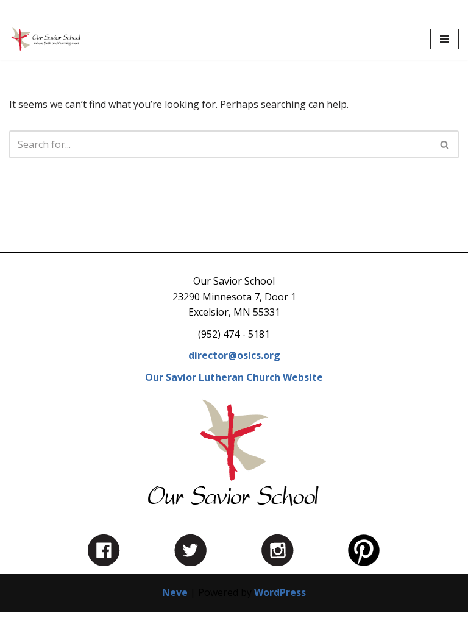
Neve (175, 592)
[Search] (445, 144)
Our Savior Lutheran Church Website (234, 377)
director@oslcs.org (234, 355)
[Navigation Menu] (444, 39)
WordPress (280, 592)
